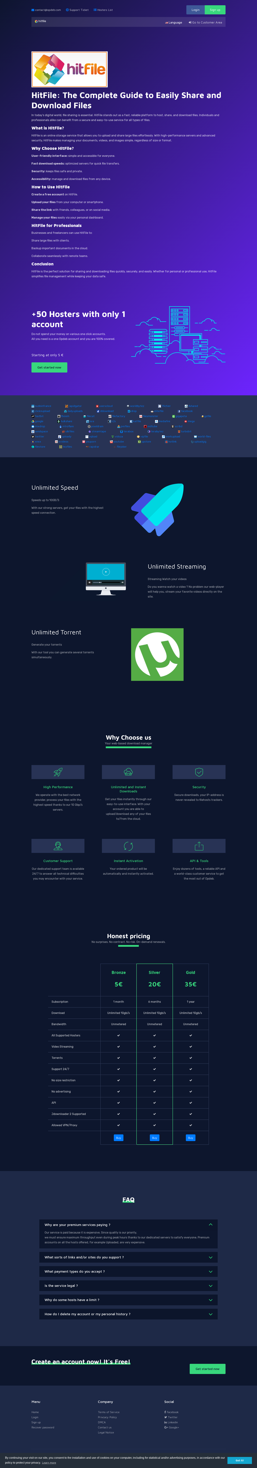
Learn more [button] (49, 1462)
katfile (137, 421)
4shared (193, 405)
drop (134, 411)
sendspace (41, 431)
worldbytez (137, 405)
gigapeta (181, 416)
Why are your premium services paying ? (77, 1225)
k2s (114, 421)
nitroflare (68, 426)
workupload (173, 436)
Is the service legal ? (61, 1285)
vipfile (144, 436)
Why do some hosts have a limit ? (72, 1300)
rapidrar (94, 446)
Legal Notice (106, 1432)
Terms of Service (109, 1412)
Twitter (172, 1417)
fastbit (39, 416)
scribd (178, 426)
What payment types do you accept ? (75, 1271)
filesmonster (150, 416)
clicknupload (42, 411)
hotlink (173, 441)
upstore (146, 441)
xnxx (38, 441)
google (39, 421)
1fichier (166, 405)
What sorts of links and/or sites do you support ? (84, 1257)
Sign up (215, 10)
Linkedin (172, 1422)
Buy (118, 1137)
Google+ (173, 1427)
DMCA (102, 1422)
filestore (40, 446)
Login (195, 10)
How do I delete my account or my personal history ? (87, 1314)
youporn (91, 441)
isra (92, 421)
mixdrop (40, 426)
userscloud (106, 405)
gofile (207, 416)
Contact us (105, 1427)
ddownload (107, 411)
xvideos (63, 441)
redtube (152, 426)
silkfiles (69, 431)
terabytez (157, 431)
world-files (204, 436)
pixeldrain (97, 426)
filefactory (118, 416)
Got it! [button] (240, 1460)
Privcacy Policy (107, 1417)
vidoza (119, 436)
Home (35, 1412)
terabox (129, 431)
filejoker (122, 446)
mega (191, 421)
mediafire (164, 421)
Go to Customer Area (206, 22)
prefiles (125, 426)
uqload (93, 436)
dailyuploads (75, 411)
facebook (187, 411)
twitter (39, 436)
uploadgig (200, 441)
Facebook (172, 1412)
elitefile (159, 411)
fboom (65, 416)
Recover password (42, 1427)
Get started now (49, 367)
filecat (91, 416)
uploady (67, 436)
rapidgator (75, 405)
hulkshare (66, 421)
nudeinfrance (43, 405)
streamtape (99, 431)
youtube (118, 441)
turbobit (186, 431)
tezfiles (67, 446)
